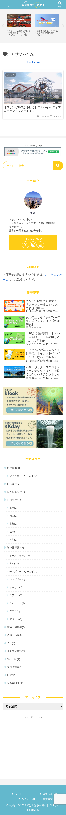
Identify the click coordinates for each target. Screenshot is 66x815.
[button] (58, 165)
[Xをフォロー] (25, 244)
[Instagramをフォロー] (33, 244)
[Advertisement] (33, 743)
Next (63, 25)
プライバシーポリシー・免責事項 (34, 799)
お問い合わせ (50, 794)
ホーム (18, 794)
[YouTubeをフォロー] (40, 244)
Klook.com (33, 62)
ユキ (33, 213)
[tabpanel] (19, 25)
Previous (2, 25)
